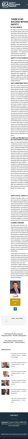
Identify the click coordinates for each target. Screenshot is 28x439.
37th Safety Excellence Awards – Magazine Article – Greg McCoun (18, 364)
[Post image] (5, 356)
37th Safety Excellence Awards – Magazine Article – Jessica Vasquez (18, 382)
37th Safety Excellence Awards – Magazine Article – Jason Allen (18, 373)
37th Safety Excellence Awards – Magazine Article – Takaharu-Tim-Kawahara (18, 355)
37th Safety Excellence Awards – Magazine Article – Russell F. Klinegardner (18, 391)
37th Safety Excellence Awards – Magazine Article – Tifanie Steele (18, 400)
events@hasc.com (18, 424)
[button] (15, 309)
